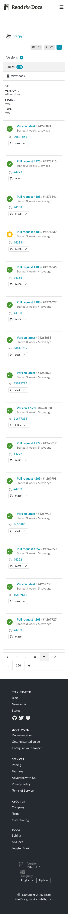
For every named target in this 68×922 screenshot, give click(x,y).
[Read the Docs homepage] (23, 7)
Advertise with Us (24, 777)
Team (15, 813)
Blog (15, 697)
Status (16, 710)
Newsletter (19, 704)
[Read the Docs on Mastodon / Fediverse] (29, 717)
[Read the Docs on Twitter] (22, 717)
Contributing (20, 820)
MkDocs (17, 842)
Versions (14, 57)
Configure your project (27, 748)
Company (18, 807)
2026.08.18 (34, 867)
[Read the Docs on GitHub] (15, 717)
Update (43, 880)
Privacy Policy (21, 784)
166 (18, 665)
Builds (14, 66)
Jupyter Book (20, 848)
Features (17, 771)
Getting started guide (26, 741)
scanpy (17, 36)
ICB (51, 47)
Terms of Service (23, 790)
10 (54, 656)
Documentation (22, 735)
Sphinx (16, 835)
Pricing (16, 765)
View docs (18, 76)
